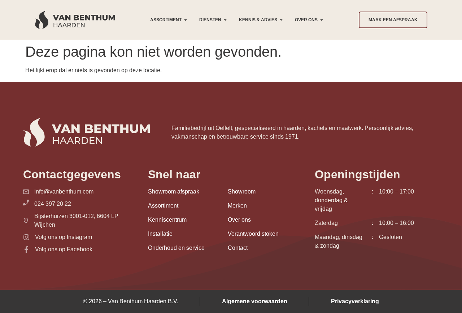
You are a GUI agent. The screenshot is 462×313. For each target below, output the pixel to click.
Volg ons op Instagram (63, 237)
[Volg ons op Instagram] (26, 237)
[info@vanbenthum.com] (26, 192)
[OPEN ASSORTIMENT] (185, 20)
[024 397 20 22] (26, 202)
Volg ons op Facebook (63, 249)
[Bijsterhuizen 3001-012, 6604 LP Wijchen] (26, 220)
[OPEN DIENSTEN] (225, 20)
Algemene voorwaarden (254, 301)
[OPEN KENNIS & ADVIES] (281, 20)
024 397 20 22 (52, 204)
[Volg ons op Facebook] (26, 249)
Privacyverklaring (355, 301)
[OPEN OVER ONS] (321, 20)
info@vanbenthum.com (63, 191)
